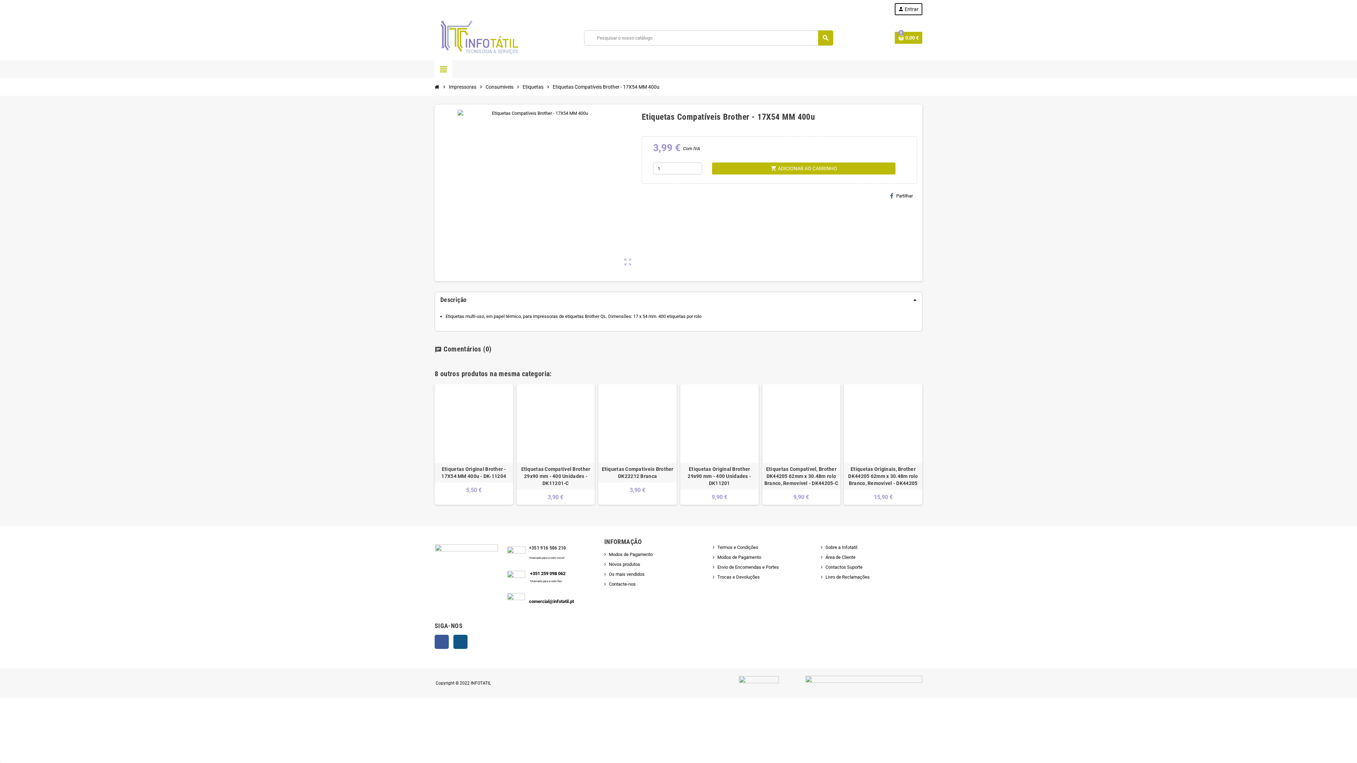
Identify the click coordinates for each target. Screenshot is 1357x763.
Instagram (460, 642)
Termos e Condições (737, 547)
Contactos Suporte (844, 567)
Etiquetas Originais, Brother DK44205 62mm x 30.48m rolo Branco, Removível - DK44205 (883, 476)
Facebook (442, 642)
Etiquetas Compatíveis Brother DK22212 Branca (638, 472)
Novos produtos (624, 564)
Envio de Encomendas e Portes (748, 567)
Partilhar (904, 196)
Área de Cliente (841, 557)
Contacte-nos (622, 584)
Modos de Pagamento (631, 554)
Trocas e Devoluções (738, 577)
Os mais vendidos (627, 574)
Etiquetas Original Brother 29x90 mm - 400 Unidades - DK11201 (719, 476)
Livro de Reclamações (848, 577)
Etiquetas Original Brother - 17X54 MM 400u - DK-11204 (473, 472)
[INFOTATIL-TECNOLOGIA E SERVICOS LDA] (479, 37)
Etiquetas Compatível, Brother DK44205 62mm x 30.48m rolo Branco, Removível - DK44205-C (801, 476)
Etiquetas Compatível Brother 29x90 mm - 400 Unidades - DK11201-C (556, 476)
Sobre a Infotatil (841, 547)
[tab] (678, 300)
